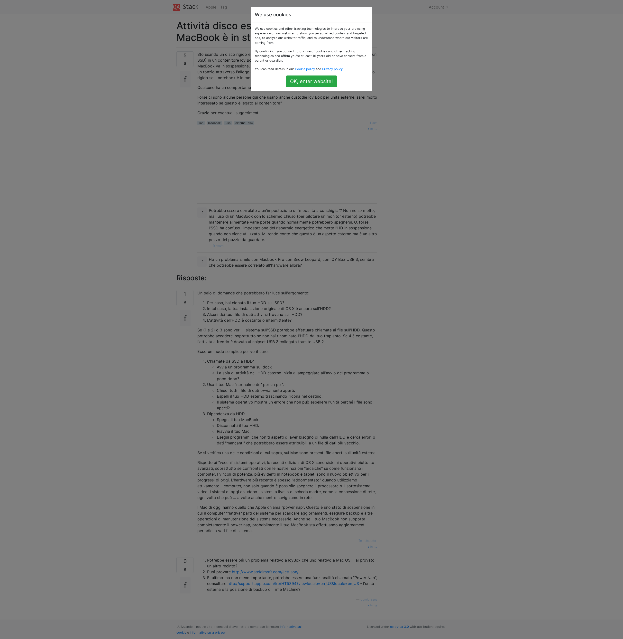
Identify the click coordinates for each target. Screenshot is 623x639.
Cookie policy (305, 69)
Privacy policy (332, 69)
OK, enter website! (311, 81)
